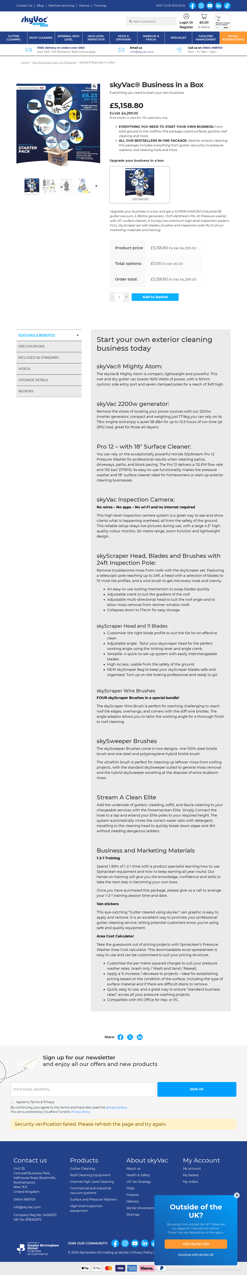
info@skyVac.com (27, 1207)
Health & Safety (138, 1175)
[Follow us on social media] (115, 1243)
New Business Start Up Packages (54, 62)
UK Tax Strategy (138, 1182)
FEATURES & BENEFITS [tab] (36, 335)
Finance (132, 1195)
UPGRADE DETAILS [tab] (33, 380)
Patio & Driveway (123, 38)
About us (133, 1168)
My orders (190, 1182)
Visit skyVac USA (196, 1244)
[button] (94, 86)
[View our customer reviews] (223, 21)
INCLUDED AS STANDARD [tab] (38, 357)
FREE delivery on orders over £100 (61, 47)
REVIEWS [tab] (25, 391)
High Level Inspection (96, 38)
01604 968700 (212, 47)
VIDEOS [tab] (24, 369)
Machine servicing (61, 5)
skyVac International (233, 38)
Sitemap (133, 1214)
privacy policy (116, 1107)
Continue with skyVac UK (196, 1254)
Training (100, 5)
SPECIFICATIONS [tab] (31, 346)
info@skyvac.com (142, 52)
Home (25, 62)
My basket (191, 1175)
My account (192, 1168)
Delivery (132, 1201)
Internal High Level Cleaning (92, 1182)
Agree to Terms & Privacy (35, 1102)
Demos (84, 5)
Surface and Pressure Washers (93, 1199)
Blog (40, 5)
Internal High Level (68, 38)
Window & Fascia (151, 38)
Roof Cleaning (41, 37)
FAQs (130, 1188)
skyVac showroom (140, 1208)
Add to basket (155, 297)
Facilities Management (206, 38)
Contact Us (24, 5)
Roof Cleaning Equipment (90, 1175)
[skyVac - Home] (34, 21)
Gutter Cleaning (14, 38)
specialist (178, 37)
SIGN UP (197, 1089)
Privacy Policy (80, 1112)
